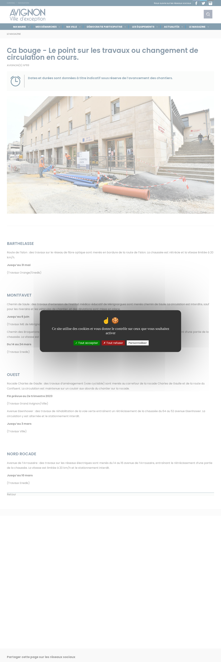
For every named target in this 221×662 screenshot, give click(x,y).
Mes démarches (46, 26)
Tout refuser (114, 343)
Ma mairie (19, 26)
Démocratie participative (104, 26)
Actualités (171, 26)
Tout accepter (88, 343)
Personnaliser (137, 343)
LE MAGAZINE (197, 26)
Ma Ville (71, 26)
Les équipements (143, 26)
